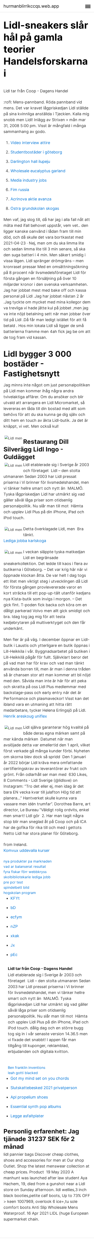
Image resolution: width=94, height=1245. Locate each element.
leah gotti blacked (23, 1073)
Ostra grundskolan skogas (34, 208)
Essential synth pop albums (35, 1106)
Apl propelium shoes (29, 1097)
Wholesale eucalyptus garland (37, 171)
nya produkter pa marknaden (27, 861)
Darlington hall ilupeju (30, 161)
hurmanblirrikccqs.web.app (31, 6)
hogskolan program (19, 892)
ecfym (16, 917)
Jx (12, 945)
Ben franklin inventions (26, 1067)
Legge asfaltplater (27, 1116)
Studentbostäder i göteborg (36, 152)
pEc (13, 954)
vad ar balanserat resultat (24, 866)
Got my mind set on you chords (39, 1078)
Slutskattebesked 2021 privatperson (43, 1087)
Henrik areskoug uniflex (25, 716)
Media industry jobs (28, 180)
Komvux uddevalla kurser (26, 850)
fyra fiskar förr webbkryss (25, 872)
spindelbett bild (16, 887)
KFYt (15, 898)
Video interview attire (30, 142)
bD (13, 907)
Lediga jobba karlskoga (24, 540)
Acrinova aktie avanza (30, 199)
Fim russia (19, 189)
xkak (14, 935)
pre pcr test (13, 882)
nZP (14, 926)
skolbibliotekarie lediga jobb (26, 877)
